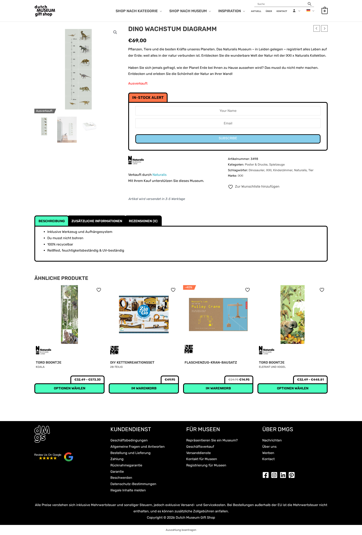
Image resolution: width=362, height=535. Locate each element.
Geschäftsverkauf (200, 447)
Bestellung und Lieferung (130, 453)
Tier (310, 170)
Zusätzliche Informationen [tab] (96, 221)
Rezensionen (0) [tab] (143, 221)
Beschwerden (121, 478)
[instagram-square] (275, 475)
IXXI (269, 170)
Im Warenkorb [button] (143, 388)
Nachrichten (272, 440)
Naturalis (300, 170)
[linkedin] (284, 475)
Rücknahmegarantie (126, 465)
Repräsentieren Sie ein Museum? (212, 440)
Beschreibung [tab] (52, 221)
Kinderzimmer (282, 170)
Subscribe (228, 138)
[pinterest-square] (292, 475)
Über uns (269, 447)
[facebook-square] (266, 475)
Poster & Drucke (256, 164)
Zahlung (117, 459)
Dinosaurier (256, 170)
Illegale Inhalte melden (128, 490)
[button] (160, 11)
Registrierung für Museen (206, 465)
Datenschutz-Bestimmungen (133, 484)
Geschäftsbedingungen (129, 440)
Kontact (268, 459)
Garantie (117, 472)
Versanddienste (198, 453)
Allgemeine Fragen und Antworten (137, 447)
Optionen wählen (69, 388)
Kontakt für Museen (201, 459)
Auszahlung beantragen (181, 529)
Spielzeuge (277, 164)
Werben (268, 453)
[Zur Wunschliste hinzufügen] (99, 289)
